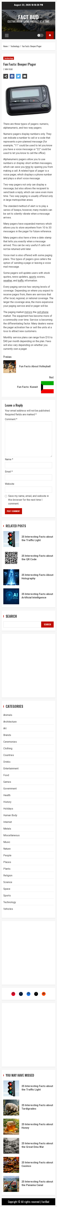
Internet (7, 822)
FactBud (45, 1202)
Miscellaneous (11, 835)
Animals (7, 715)
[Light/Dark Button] (40, 35)
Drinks (6, 761)
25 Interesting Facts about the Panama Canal (11, 1184)
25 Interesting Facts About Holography (11, 577)
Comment (11, 419)
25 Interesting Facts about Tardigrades (11, 1107)
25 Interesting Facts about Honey (11, 1127)
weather (7, 280)
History (7, 801)
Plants (6, 868)
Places (7, 862)
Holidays (8, 808)
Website (9, 483)
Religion (7, 875)
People (7, 855)
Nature (7, 848)
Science (7, 882)
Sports (7, 895)
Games (7, 781)
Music (6, 842)
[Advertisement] (28, 665)
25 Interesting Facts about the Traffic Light (11, 539)
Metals (7, 828)
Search (11, 616)
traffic (21, 280)
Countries (8, 755)
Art (4, 728)
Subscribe (50, 35)
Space (6, 888)
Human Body (10, 815)
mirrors (28, 312)
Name (9, 459)
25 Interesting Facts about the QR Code (11, 558)
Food (6, 775)
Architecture (10, 721)
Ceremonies (10, 741)
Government (10, 788)
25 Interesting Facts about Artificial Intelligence (11, 596)
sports (32, 276)
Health (6, 795)
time (27, 166)
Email (9, 471)
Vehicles (8, 908)
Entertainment (11, 768)
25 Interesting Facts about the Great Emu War (11, 1146)
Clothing (7, 748)
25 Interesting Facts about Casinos (11, 1165)
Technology (8, 58)
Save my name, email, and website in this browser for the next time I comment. (28, 499)
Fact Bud (28, 17)
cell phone (42, 312)
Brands (7, 735)
